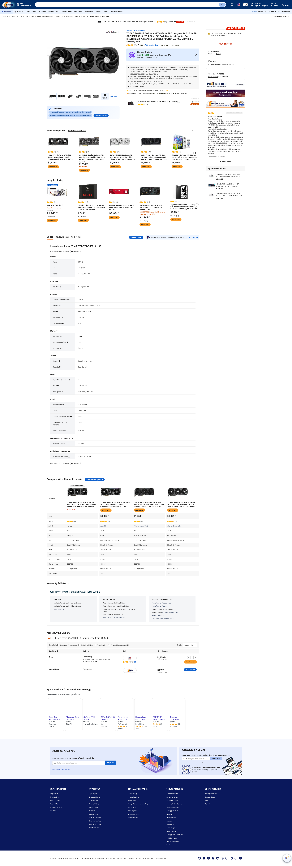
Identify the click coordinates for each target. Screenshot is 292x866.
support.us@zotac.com (170, 612)
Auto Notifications (94, 828)
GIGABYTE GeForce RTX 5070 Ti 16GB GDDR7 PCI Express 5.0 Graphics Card (151, 207)
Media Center (132, 800)
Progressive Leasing (173, 841)
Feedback (76, 251)
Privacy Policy (99, 858)
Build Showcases (172, 838)
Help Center (54, 794)
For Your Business (172, 800)
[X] (208, 858)
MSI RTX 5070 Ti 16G (55, 205)
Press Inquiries (132, 811)
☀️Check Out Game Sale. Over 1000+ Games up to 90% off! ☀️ (147, 90)
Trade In (169, 845)
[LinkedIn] (218, 858)
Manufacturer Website (159, 606)
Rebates (169, 821)
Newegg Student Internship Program (139, 804)
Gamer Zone (132, 807)
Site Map (169, 814)
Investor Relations (133, 797)
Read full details (59, 609)
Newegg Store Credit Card (175, 835)
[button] (24, 4)
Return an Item (55, 800)
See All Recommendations (77, 131)
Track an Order (55, 797)
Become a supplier (172, 794)
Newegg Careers (133, 814)
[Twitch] (231, 858)
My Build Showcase (95, 818)
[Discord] (236, 858)
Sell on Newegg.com (173, 797)
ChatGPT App (171, 828)
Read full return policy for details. (114, 617)
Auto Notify (190, 669)
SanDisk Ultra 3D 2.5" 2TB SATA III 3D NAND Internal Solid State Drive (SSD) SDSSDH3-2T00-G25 (91, 207)
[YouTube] (227, 858)
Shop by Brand (171, 818)
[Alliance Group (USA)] (138, 658)
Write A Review (226, 161)
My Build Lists (93, 814)
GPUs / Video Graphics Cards (67, 16)
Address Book (93, 807)
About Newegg (132, 794)
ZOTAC (83, 16)
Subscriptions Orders (95, 824)
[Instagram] (213, 858)
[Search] (222, 5)
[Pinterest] (222, 858)
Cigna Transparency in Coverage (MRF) (154, 858)
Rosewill (207, 804)
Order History (93, 800)
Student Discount (172, 831)
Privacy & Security (56, 807)
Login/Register (93, 794)
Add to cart (53, 167)
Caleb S (211, 156)
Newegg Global (210, 797)
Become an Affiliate (173, 807)
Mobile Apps (170, 824)
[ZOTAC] (113, 31)
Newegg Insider (133, 818)
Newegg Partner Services (175, 804)
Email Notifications (95, 821)
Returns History (94, 804)
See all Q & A (135, 237)
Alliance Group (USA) (141, 526)
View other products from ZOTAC (163, 619)
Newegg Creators (172, 811)
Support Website (157, 615)
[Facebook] (204, 858)
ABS (206, 800)
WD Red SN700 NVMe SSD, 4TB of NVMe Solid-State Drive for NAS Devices (122, 207)
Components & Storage (19, 16)
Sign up (110, 763)
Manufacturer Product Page (161, 603)
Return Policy (54, 804)
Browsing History (94, 797)
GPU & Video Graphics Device (42, 16)
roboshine (103, 526)
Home (5, 16)
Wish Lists (92, 811)
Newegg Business (211, 794)
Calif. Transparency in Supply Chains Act (128, 858)
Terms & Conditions (88, 858)
